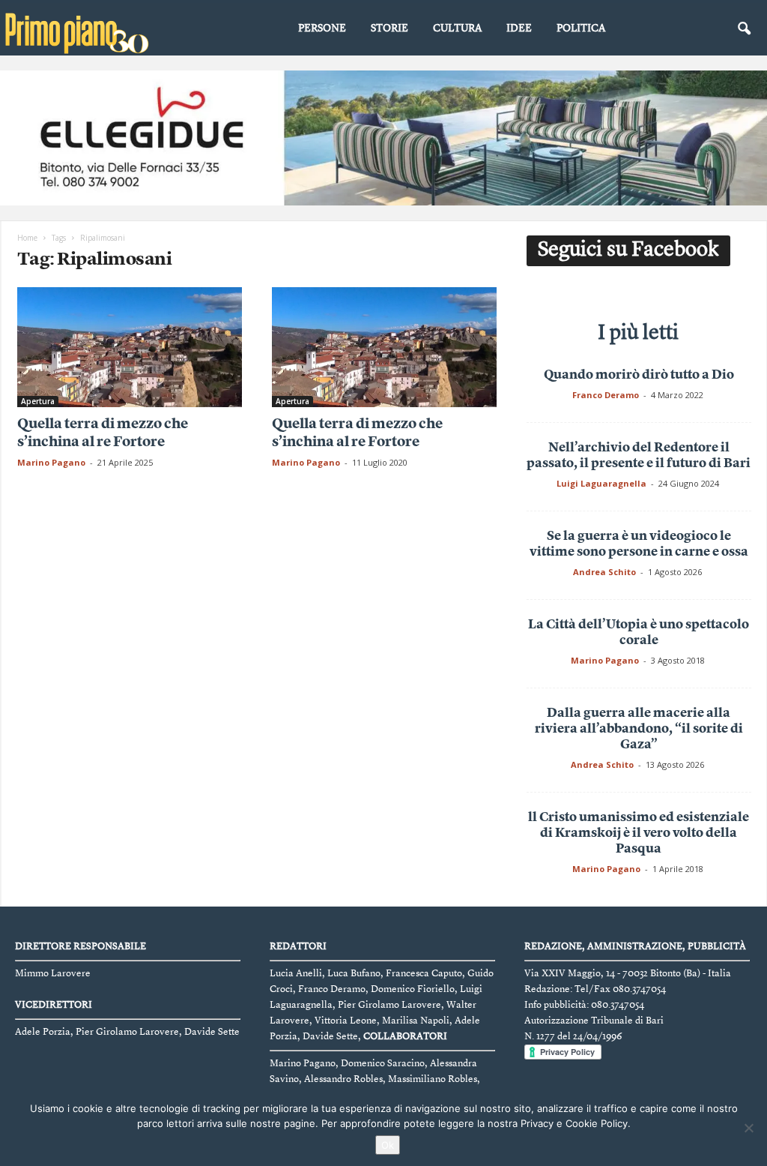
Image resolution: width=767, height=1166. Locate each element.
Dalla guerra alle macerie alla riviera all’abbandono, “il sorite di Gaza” (639, 729)
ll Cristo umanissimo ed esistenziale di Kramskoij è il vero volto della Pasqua (638, 833)
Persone (322, 28)
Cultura (457, 28)
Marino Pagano (51, 462)
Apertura (38, 401)
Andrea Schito (604, 571)
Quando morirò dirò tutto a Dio (639, 375)
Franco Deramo (605, 394)
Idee (519, 28)
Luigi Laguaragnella (601, 483)
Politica (581, 28)
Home (27, 237)
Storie (389, 28)
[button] (743, 29)
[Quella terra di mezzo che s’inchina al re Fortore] (129, 347)
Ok (387, 1145)
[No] (748, 1127)
